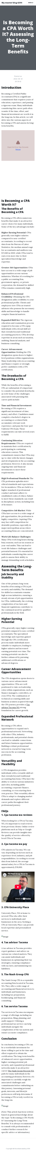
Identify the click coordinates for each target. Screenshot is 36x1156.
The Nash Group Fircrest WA (21, 1071)
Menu (30, 3)
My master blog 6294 (12, 2)
